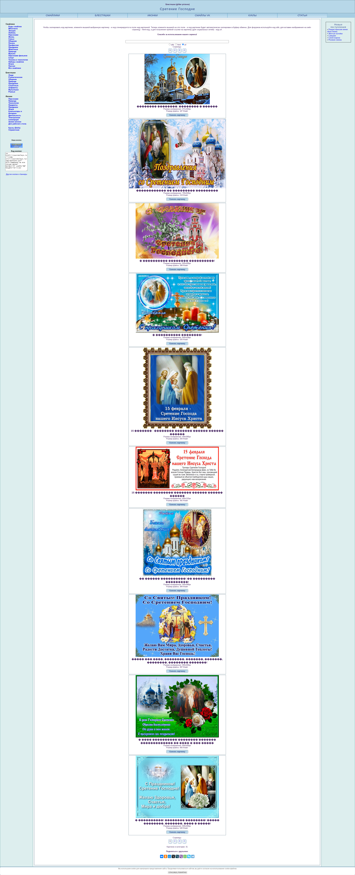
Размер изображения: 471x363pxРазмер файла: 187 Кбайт (177, 110)
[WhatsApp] (185, 856)
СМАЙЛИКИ (53, 15)
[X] (173, 856)
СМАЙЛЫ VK (202, 15)
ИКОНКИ (153, 15)
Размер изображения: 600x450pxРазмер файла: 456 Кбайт (177, 745)
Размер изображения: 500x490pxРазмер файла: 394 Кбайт (177, 584)
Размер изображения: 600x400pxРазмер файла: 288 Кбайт (177, 264)
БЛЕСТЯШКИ (102, 15)
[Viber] (181, 856)
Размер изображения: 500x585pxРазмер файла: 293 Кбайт (177, 436)
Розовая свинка (335, 40)
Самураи (332, 36)
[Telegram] (192, 856)
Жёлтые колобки (336, 34)
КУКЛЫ (252, 15)
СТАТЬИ (302, 15)
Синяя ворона (334, 38)
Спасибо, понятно (177, 872)
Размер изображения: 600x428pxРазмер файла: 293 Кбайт (177, 339)
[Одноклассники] (165, 856)
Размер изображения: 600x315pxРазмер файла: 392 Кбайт (177, 498)
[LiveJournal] (177, 856)
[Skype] (189, 856)
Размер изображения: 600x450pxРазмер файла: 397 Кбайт (177, 665)
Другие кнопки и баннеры (16, 174)
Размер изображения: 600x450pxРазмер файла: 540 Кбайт (177, 826)
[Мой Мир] (169, 856)
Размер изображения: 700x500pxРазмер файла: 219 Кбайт (177, 194)
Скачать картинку (177, 115)
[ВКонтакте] (161, 856)
